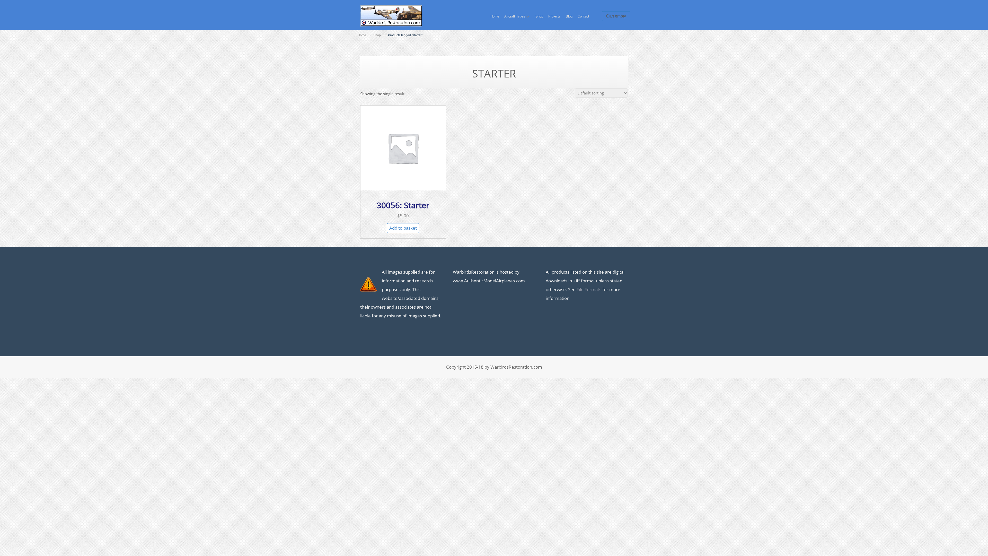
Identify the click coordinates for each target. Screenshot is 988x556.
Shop (539, 16)
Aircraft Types (514, 16)
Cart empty (616, 16)
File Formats (589, 289)
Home (494, 16)
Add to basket (403, 228)
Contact (583, 16)
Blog (569, 16)
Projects (554, 16)
